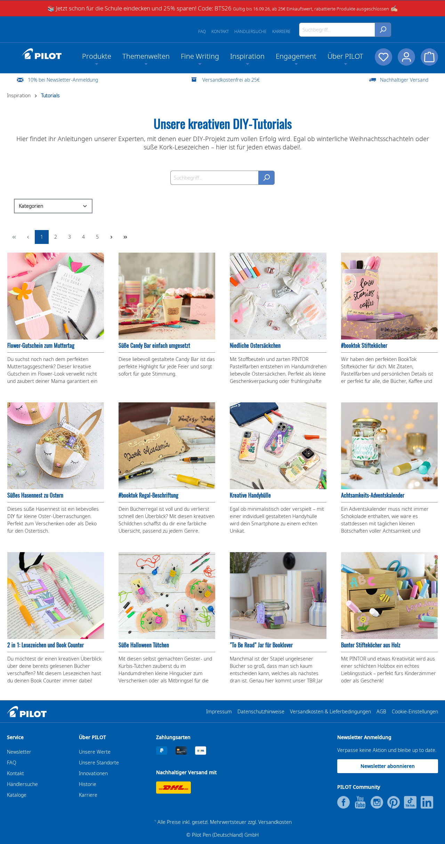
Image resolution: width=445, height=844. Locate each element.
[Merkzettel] (383, 57)
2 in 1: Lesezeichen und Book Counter (45, 645)
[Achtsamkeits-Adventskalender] (389, 445)
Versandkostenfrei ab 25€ (231, 79)
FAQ (202, 31)
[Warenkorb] (429, 57)
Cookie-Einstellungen (415, 711)
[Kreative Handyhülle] (278, 445)
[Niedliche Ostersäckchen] (278, 296)
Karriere (281, 31)
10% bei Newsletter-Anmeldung (63, 79)
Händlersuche (250, 31)
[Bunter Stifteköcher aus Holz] (389, 595)
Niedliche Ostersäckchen (255, 345)
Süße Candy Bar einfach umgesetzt (154, 345)
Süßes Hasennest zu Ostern (35, 495)
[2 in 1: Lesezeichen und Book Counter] (55, 595)
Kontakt (220, 31)
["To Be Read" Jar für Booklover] (278, 595)
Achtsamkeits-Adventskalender (372, 495)
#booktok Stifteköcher (364, 345)
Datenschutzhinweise (260, 711)
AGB (381, 711)
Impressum (219, 711)
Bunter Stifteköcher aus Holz (370, 645)
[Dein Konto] (406, 57)
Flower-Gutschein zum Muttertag (40, 345)
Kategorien (31, 206)
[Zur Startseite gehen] (41, 53)
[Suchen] (383, 30)
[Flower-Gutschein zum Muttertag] (55, 296)
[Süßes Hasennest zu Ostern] (55, 445)
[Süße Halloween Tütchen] (167, 595)
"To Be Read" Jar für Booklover (261, 645)
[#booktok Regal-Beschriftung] (167, 445)
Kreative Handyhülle (250, 495)
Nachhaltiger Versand (404, 79)
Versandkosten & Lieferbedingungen (330, 711)
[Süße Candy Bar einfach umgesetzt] (167, 296)
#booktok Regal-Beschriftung (148, 495)
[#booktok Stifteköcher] (389, 296)
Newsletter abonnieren (388, 766)
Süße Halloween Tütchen (144, 645)
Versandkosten (275, 822)
